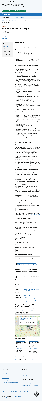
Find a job (4, 375)
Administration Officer (20, 341)
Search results (7, 22)
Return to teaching (5, 380)
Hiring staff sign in (25, 373)
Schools (16, 17)
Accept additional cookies (7, 10)
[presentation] (27, 326)
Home (3, 22)
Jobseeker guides (5, 378)
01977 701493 (27, 295)
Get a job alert (19, 356)
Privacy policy (9, 391)
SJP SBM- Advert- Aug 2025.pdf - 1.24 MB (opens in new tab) (28, 264)
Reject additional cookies (20, 10)
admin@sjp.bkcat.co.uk (29, 292)
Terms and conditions (17, 391)
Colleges (22, 17)
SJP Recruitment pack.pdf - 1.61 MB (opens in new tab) (26, 263)
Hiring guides (24, 375)
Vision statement (14, 393)
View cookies (29, 10)
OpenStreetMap (34, 336)
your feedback (14, 20)
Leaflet (28, 336)
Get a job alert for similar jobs (9, 36)
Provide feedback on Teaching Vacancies (30, 385)
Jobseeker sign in (5, 373)
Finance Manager (19, 348)
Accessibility (25, 391)
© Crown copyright (36, 397)
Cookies (3, 391)
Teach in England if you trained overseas (10, 382)
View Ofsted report (28, 286)
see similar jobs (7, 46)
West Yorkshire (30, 359)
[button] (27, 326)
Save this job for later (7, 38)
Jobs (13, 17)
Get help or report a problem (28, 383)
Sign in (39, 14)
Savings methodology (6, 393)
